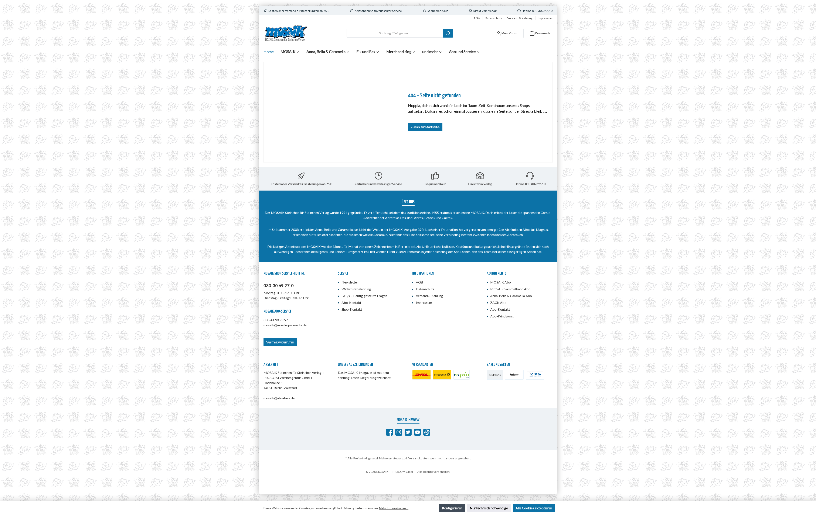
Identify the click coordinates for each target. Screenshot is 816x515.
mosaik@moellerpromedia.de (285, 325)
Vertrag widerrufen (280, 342)
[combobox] (395, 33)
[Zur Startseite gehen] (286, 33)
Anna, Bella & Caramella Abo (511, 296)
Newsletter (349, 282)
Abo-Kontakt (351, 302)
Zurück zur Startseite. (425, 127)
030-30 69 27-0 (279, 285)
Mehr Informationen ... (393, 508)
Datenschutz (494, 18)
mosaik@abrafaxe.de (279, 398)
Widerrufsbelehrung (356, 289)
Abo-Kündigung (502, 316)
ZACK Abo (498, 302)
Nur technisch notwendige (489, 508)
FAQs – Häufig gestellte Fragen (364, 296)
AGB (476, 18)
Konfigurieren (452, 508)
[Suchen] (448, 33)
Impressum (545, 18)
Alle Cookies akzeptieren (534, 508)
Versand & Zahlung (520, 18)
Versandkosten (418, 458)
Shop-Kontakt (351, 309)
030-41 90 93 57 (276, 320)
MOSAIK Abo (500, 282)
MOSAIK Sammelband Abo (510, 289)
